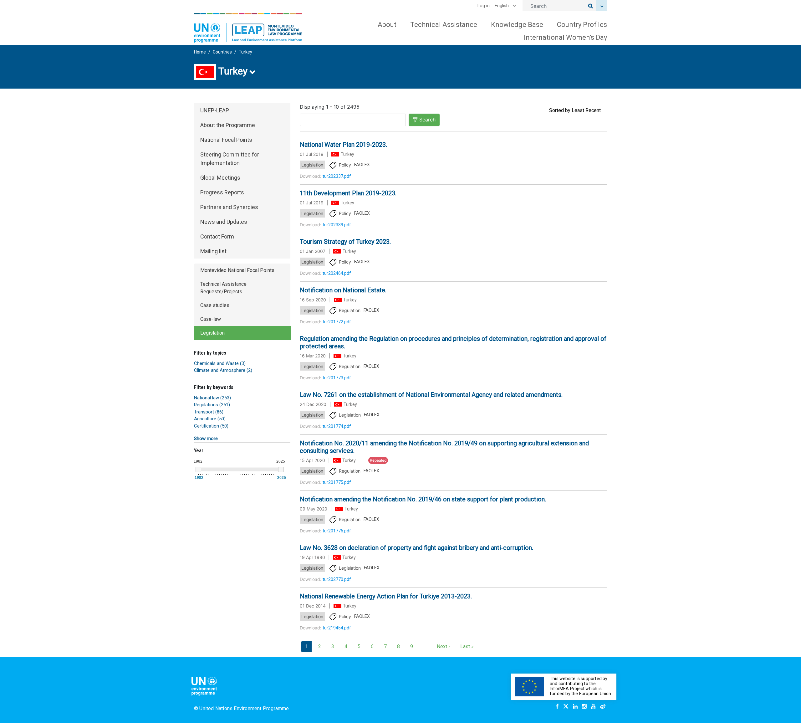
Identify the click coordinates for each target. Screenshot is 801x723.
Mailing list (213, 251)
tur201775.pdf (337, 482)
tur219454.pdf (337, 627)
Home (200, 51)
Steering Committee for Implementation (229, 158)
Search (427, 119)
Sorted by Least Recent (575, 110)
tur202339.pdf (337, 224)
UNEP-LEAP (214, 110)
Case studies (214, 305)
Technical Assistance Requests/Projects (223, 288)
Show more (206, 438)
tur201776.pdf (337, 530)
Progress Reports (222, 192)
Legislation (212, 333)
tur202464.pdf (337, 273)
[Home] (248, 28)
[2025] (281, 469)
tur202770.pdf (337, 579)
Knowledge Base (517, 24)
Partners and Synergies (229, 207)
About (387, 24)
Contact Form (217, 236)
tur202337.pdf (337, 176)
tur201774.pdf (337, 426)
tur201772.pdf (337, 321)
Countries (222, 51)
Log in (483, 5)
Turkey (245, 51)
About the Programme (227, 125)
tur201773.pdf (337, 377)
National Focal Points (226, 139)
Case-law (210, 319)
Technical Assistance (443, 24)
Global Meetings (220, 177)
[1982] (198, 469)
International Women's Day (565, 37)
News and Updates (223, 221)
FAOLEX (362, 164)
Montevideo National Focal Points (237, 270)
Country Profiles (582, 24)
